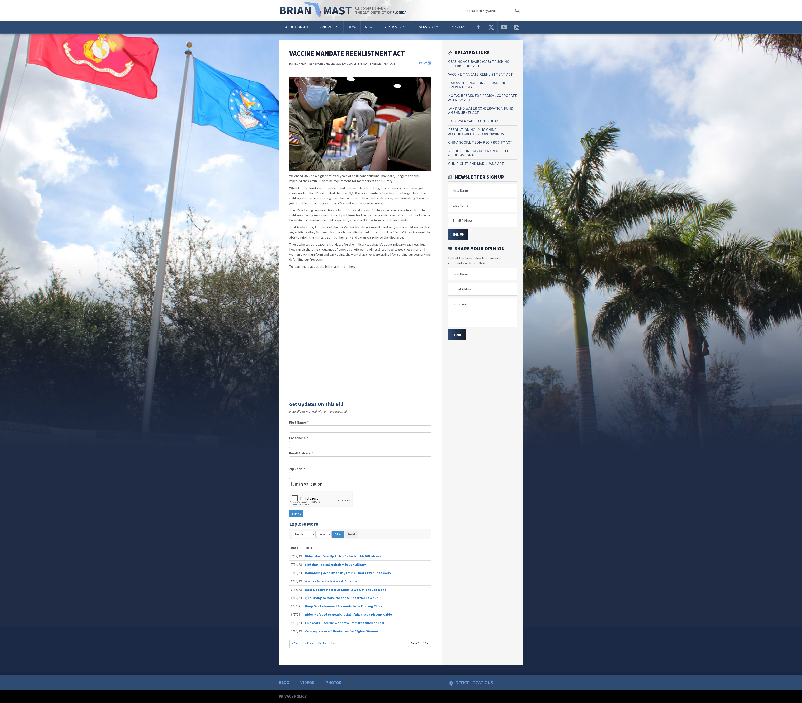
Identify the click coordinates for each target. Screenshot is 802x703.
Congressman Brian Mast (317, 10)
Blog (352, 27)
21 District (395, 26)
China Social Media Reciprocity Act (480, 142)
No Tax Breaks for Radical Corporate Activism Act (482, 97)
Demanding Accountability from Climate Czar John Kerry (348, 573)
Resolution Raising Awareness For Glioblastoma (480, 152)
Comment (460, 304)
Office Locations (474, 682)
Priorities (328, 27)
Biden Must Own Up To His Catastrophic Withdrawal (344, 556)
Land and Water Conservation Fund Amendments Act (480, 110)
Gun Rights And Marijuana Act (476, 163)
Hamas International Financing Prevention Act (477, 84)
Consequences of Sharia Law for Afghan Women (341, 631)
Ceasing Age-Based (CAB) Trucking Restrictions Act (478, 63)
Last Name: (298, 438)
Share (457, 335)
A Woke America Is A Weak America (331, 581)
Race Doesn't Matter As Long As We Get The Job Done (345, 590)
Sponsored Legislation (330, 63)
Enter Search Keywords (479, 11)
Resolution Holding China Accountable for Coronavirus (476, 131)
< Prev (309, 643)
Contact (459, 27)
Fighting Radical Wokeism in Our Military (335, 564)
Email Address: (301, 453)
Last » (335, 643)
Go (517, 11)
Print (423, 63)
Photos (333, 682)
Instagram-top (516, 27)
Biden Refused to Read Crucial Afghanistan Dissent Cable (348, 614)
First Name (460, 190)
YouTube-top (504, 27)
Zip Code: (297, 469)
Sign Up (458, 234)
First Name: (299, 422)
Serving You (430, 27)
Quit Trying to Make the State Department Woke (341, 598)
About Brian (296, 27)
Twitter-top (491, 27)
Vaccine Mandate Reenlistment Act (372, 63)
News (369, 27)
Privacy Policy (293, 696)
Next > (322, 643)
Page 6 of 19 (419, 643)
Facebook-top (478, 27)
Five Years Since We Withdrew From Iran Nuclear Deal (344, 623)
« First (296, 643)
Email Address (463, 220)
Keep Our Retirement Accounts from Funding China (343, 606)
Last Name (460, 205)
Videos (307, 682)
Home (293, 63)
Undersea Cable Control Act (474, 121)
